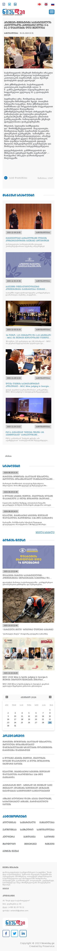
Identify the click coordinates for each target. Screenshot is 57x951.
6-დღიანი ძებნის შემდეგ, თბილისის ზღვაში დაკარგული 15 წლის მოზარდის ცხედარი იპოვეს (26, 761)
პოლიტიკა (9, 822)
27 (36, 722)
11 (22, 716)
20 (36, 719)
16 (8, 719)
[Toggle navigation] (51, 12)
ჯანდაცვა (29, 836)
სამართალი (28, 822)
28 (43, 722)
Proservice (48, 946)
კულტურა (9, 836)
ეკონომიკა (10, 829)
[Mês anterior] (7, 697)
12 (29, 716)
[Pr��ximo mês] (50, 697)
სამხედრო (26, 829)
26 (29, 722)
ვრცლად (6, 888)
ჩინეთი (49, 844)
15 (50, 716)
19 (29, 719)
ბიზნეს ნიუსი (11, 851)
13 (36, 716)
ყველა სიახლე (45, 532)
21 (43, 719)
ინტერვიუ (30, 844)
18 (22, 719)
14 (43, 716)
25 (22, 722)
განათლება (46, 822)
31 (15, 726)
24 (15, 722)
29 (50, 722)
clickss (8, 456)
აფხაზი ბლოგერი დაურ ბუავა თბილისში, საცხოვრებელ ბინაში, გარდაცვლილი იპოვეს (27, 801)
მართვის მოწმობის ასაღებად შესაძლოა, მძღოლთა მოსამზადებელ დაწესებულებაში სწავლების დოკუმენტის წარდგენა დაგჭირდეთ (27, 745)
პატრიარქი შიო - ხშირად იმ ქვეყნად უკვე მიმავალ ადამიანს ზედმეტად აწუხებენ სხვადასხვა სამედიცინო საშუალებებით (27, 788)
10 (15, 716)
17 (15, 719)
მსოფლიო (9, 844)
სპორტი (49, 836)
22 (50, 719)
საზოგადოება (45, 829)
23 (8, 722)
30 (8, 726)
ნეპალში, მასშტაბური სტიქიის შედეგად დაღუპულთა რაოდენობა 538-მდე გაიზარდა (26, 774)
